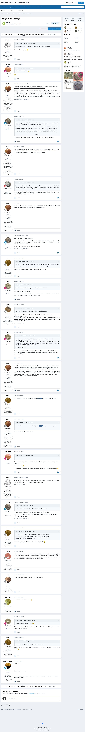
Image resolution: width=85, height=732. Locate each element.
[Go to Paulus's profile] (8, 121)
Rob (8, 281)
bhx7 (7, 84)
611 (8, 95)
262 (15, 34)
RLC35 (8, 304)
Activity (9, 7)
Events (20, 7)
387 (8, 51)
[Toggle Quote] (16, 43)
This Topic (77, 7)
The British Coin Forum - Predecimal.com (15, 3)
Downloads (31, 7)
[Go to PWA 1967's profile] (8, 69)
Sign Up (81, 2)
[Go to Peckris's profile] (65, 31)
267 (30, 34)
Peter (7, 575)
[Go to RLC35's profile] (8, 309)
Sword (8, 179)
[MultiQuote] (15, 59)
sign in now (31, 693)
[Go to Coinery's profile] (76, 31)
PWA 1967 (31, 43)
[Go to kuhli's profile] (3, 23)
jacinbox (7, 39)
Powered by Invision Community (42, 730)
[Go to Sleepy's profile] (8, 556)
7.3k (8, 586)
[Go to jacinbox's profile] (8, 45)
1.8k (8, 672)
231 (8, 563)
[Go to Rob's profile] (8, 286)
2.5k (8, 190)
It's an (16, 480)
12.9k (8, 293)
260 (9, 34)
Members (13, 10)
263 (18, 34)
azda (7, 258)
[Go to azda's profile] (8, 263)
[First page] (3, 35)
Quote (18, 59)
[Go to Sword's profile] (8, 184)
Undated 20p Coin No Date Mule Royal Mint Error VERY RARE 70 (29, 88)
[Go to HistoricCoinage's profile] (8, 666)
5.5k (8, 76)
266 (27, 34)
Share (47, 23)
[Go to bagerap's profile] (8, 602)
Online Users (20, 10)
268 (33, 34)
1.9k (8, 316)
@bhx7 (39, 398)
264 (21, 34)
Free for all (18, 24)
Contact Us (40, 727)
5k (8, 128)
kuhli (8, 22)
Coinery (80, 30)
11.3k (8, 269)
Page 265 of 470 (51, 34)
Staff (8, 10)
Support (14, 7)
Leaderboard (39, 7)
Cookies (45, 727)
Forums (3, 10)
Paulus (8, 116)
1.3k (8, 608)
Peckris (69, 30)
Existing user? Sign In (71, 2)
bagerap (7, 597)
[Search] (82, 7)
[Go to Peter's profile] (8, 580)
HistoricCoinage (7, 661)
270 (39, 34)
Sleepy (8, 551)
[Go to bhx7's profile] (8, 89)
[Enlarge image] (17, 663)
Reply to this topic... (13, 698)
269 (36, 34)
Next (42, 34)
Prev (5, 34)
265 (24, 34)
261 (11, 34)
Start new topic (42, 28)
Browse (3, 7)
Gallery (25, 7)
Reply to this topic (54, 28)
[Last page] (45, 35)
